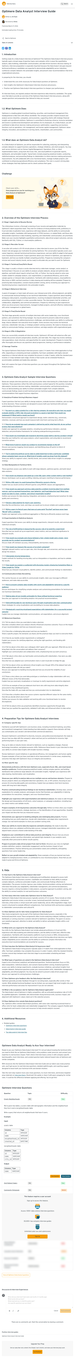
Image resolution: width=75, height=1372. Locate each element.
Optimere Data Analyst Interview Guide (13, 1336)
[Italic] (13, 1310)
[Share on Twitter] (3, 48)
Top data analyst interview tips (16, 1032)
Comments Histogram (11, 1190)
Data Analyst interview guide (16, 1029)
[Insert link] (18, 1310)
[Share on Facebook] (6, 48)
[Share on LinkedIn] (10, 48)
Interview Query (20, 1075)
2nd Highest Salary (10, 1183)
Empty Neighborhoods (12, 1099)
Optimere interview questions (16, 1026)
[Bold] (9, 1310)
